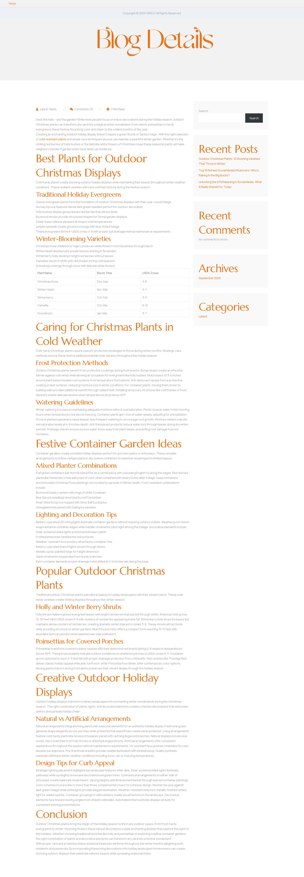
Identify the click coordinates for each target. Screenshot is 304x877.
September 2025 (210, 278)
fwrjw (12, 3)
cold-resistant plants (52, 139)
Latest (203, 316)
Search (203, 111)
